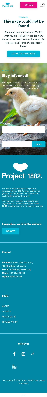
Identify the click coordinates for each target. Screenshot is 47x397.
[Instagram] (23, 354)
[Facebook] (14, 354)
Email (4, 139)
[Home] (8, 5)
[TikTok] (32, 354)
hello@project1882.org (20, 269)
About (5, 306)
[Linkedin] (14, 366)
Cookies (6, 311)
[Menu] (42, 5)
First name (7, 123)
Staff (23, 395)
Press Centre (9, 316)
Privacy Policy (10, 322)
